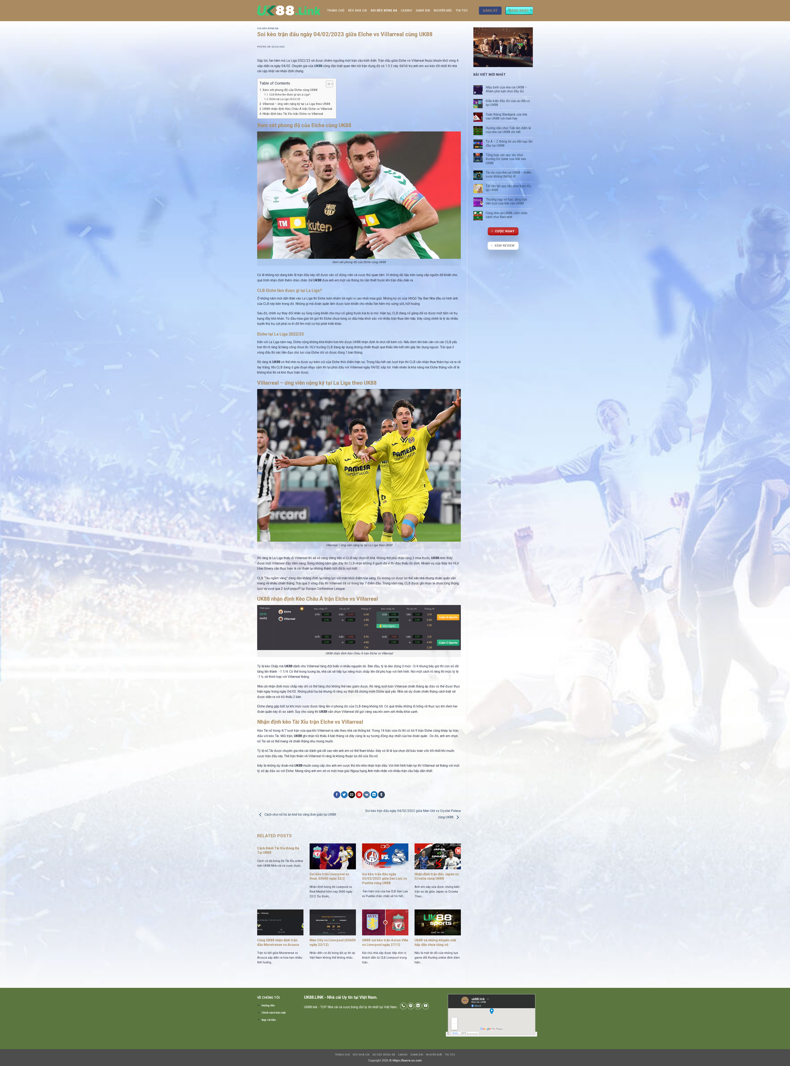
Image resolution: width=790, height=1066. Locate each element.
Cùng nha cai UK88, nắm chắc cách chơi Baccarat (506, 215)
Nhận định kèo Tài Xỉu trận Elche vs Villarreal (293, 114)
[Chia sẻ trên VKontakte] (366, 794)
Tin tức (461, 10)
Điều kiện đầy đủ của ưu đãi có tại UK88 (508, 103)
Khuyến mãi (443, 10)
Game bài (423, 10)
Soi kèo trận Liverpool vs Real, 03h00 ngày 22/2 (329, 876)
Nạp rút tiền (268, 1019)
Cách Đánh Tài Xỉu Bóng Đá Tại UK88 (278, 850)
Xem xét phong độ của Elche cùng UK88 (290, 90)
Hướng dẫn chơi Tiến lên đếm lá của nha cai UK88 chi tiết (508, 130)
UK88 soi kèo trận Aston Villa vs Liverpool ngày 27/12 (385, 942)
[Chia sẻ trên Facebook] (336, 794)
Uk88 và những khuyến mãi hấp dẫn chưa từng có (435, 942)
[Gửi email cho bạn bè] (351, 794)
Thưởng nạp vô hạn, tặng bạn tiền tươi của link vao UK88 (506, 201)
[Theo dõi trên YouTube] (425, 1006)
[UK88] (289, 11)
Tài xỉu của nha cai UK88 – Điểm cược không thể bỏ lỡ (508, 174)
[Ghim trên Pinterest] (359, 794)
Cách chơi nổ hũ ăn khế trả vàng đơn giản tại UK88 (300, 815)
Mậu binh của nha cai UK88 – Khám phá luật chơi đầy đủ (506, 89)
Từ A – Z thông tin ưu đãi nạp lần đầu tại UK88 (509, 143)
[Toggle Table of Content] (327, 83)
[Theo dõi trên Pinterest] (410, 1006)
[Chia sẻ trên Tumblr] (381, 794)
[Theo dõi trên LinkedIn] (418, 1006)
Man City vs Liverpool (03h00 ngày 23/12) (333, 942)
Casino (406, 10)
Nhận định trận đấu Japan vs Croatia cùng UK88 (437, 876)
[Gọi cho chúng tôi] (403, 1006)
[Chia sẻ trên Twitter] (344, 794)
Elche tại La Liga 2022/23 (284, 99)
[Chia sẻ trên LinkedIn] (374, 794)
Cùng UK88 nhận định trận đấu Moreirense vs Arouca (278, 942)
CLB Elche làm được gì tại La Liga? (289, 94)
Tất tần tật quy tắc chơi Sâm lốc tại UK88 (508, 188)
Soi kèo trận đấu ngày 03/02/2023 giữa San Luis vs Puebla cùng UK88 (384, 878)
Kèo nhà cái (357, 10)
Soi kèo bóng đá (384, 10)
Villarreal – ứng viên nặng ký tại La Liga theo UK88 (296, 104)
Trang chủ (335, 10)
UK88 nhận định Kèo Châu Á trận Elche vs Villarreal (297, 109)
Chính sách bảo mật (273, 1012)
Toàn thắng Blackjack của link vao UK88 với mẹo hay (506, 116)
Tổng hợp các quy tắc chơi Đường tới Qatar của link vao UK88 (506, 159)
